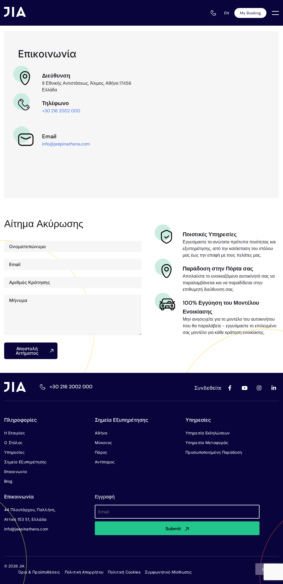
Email (14, 264)
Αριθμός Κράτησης (29, 282)
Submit (173, 529)
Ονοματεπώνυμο (27, 246)
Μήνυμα (18, 300)
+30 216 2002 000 (61, 111)
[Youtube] (244, 388)
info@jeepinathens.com (66, 144)
